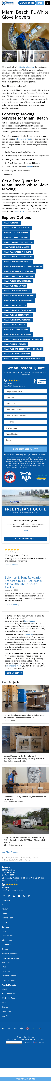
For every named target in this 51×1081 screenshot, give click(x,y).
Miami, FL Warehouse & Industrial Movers (23, 358)
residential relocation (25, 67)
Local (4, 931)
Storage (29, 167)
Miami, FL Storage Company (16, 354)
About (4, 904)
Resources (6, 962)
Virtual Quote (27, 3)
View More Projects (10, 852)
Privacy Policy (22, 467)
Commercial (7, 944)
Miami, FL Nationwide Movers (17, 320)
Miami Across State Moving (16, 227)
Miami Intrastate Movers (15, 237)
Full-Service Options (10, 953)
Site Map (31, 1037)
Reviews (5, 909)
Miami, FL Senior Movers (14, 344)
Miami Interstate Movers (15, 232)
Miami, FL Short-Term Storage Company (22, 349)
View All (5, 1016)
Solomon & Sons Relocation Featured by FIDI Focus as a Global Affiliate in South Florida (23, 582)
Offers (4, 913)
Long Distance (7, 935)
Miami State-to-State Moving (18, 242)
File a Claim (6, 971)
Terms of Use (10, 467)
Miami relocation (20, 211)
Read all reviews (11, 564)
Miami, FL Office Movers (14, 324)
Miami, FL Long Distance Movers (18, 310)
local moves (28, 635)
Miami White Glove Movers (16, 247)
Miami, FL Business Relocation (17, 257)
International (7, 940)
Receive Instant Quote (26, 539)
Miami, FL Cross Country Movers (18, 271)
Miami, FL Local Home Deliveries (18, 300)
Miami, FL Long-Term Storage (17, 315)
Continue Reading (12, 604)
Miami (4, 989)
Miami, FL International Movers (18, 295)
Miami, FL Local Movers (14, 305)
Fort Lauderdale (8, 993)
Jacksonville (6, 1011)
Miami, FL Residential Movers (17, 334)
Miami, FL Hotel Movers (14, 286)
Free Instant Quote (25, 1079)
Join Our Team (7, 918)
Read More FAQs (14, 673)
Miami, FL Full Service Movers (17, 281)
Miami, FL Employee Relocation (18, 276)
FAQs (4, 967)
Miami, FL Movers (11, 223)
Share (25, 530)
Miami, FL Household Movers (17, 291)
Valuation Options (9, 976)
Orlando (5, 1007)
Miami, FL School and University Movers (22, 339)
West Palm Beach (9, 998)
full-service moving (23, 139)
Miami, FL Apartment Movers (17, 252)
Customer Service (9, 980)
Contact (5, 922)
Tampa (5, 1002)
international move (14, 666)
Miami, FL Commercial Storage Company (22, 266)
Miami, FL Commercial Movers (17, 261)
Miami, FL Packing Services (15, 329)
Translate (41, 1042)
